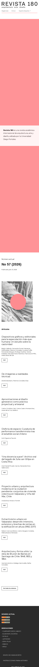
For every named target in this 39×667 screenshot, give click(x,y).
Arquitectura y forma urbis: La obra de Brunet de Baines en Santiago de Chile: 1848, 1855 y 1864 (17, 555)
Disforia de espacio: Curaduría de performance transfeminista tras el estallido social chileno (18, 431)
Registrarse (5, 11)
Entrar (14, 11)
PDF (4, 360)
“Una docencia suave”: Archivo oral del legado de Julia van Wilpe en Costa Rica (19, 459)
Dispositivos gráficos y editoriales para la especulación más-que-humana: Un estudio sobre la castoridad (19, 340)
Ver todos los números (9, 588)
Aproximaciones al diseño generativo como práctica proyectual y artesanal (15, 402)
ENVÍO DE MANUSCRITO (12, 655)
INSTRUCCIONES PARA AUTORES (15, 660)
